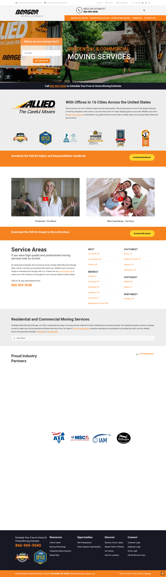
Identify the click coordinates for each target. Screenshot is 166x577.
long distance (77, 115)
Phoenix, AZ (93, 264)
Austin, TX (128, 254)
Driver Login (132, 551)
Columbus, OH (93, 292)
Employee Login (134, 547)
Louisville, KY (93, 298)
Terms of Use (124, 574)
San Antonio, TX (130, 270)
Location (110, 3)
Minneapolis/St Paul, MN (98, 303)
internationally (52, 332)
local (69, 115)
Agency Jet (90, 574)
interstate (40, 332)
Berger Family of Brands (114, 547)
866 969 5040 (21, 285)
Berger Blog (54, 555)
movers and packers (81, 328)
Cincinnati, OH (93, 282)
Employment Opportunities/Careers (30, 3)
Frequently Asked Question (60, 551)
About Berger (122, 3)
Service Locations (112, 555)
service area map (65, 271)
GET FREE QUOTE (41, 61)
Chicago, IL (92, 276)
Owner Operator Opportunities (57, 3)
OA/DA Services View (136, 555)
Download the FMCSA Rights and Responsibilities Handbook (48, 155)
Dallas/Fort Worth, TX (132, 259)
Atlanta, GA (128, 282)
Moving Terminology (58, 547)
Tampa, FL (128, 287)
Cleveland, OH (93, 287)
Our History (109, 551)
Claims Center (55, 543)
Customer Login (134, 543)
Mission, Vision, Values (114, 543)
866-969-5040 (58, 86)
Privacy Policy (137, 574)
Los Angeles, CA (94, 259)
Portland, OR (129, 299)
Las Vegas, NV (94, 254)
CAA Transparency (84, 543)
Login (100, 3)
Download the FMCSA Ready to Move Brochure (40, 232)
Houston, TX (129, 264)
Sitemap (147, 574)
